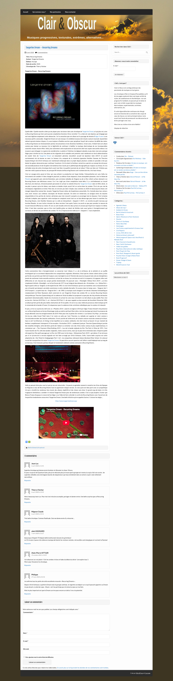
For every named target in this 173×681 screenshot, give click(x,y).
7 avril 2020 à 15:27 (37, 533)
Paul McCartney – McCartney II (134, 193)
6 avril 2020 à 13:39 (37, 492)
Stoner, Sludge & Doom (123, 260)
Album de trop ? (121, 208)
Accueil (25, 12)
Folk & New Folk (121, 224)
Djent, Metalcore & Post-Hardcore (127, 217)
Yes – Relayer (129, 156)
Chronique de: (31, 66)
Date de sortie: (31, 64)
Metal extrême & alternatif (125, 235)
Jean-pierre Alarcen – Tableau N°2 (135, 186)
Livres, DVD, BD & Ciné (124, 233)
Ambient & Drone (122, 210)
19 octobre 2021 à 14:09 (39, 555)
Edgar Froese (99, 136)
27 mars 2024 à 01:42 (38, 577)
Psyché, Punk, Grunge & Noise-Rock (128, 256)
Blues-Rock (120, 214)
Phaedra (27, 179)
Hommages (120, 226)
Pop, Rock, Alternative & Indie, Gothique (129, 249)
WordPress (139, 673)
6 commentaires (42, 52)
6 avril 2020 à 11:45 (37, 466)
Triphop (118, 262)
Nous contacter (70, 12)
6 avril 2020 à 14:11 (37, 514)
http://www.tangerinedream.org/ (66, 401)
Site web (26, 649)
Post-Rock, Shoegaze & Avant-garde (128, 253)
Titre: (28, 57)
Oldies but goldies (122, 246)
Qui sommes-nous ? (39, 12)
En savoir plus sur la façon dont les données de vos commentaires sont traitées (82, 668)
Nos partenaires (55, 12)
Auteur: (28, 59)
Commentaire (28, 612)
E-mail (25, 641)
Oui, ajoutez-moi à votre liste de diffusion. (39, 657)
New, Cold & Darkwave (123, 244)
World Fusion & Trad (123, 265)
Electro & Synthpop (122, 221)
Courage (147, 673)
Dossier (118, 219)
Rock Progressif (121, 258)
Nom (25, 633)
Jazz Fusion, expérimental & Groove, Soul (129, 228)
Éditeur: (29, 61)
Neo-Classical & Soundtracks (125, 242)
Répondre (27, 480)
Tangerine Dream (88, 131)
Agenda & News (121, 205)
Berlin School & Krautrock (36, 447)
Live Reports (120, 230)
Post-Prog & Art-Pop (123, 251)
